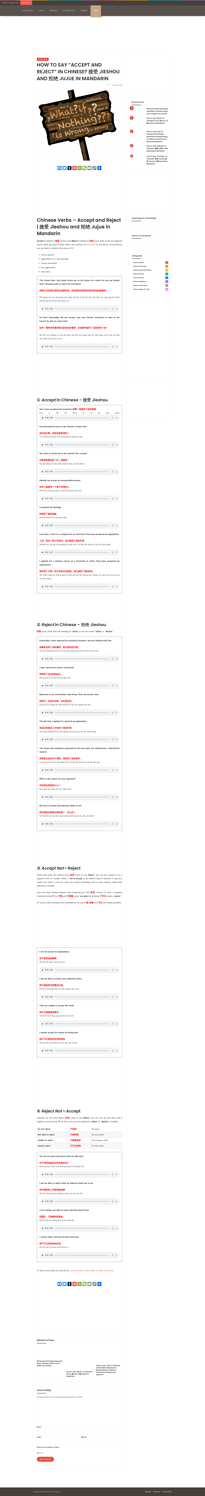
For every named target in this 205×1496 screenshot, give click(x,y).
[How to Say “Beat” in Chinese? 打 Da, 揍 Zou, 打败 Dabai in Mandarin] (79, 1357)
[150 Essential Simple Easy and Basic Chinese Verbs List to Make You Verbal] (50, 1352)
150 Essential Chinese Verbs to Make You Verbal (91, 1270)
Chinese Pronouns (140, 266)
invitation (91, 244)
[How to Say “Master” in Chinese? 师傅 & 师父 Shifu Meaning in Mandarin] (138, 149)
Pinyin (41, 11)
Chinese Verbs (42, 59)
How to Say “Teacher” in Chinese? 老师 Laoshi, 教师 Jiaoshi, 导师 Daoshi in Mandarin (157, 160)
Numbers (84, 11)
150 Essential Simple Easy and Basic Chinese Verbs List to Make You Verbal (49, 1363)
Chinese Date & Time (141, 289)
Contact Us (156, 1492)
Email (39, 1437)
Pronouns (53, 11)
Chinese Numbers (139, 281)
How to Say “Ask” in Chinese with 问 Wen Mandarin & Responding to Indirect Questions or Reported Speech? (108, 1370)
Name (39, 1427)
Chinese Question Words (142, 270)
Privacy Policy (167, 1492)
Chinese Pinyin (138, 274)
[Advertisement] (102, 34)
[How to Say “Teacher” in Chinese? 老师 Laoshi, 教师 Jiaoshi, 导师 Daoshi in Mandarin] (138, 159)
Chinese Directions (140, 285)
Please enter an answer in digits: (48, 1447)
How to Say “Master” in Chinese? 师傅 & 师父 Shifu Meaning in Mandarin (157, 148)
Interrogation (69, 11)
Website (84, 1437)
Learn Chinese (27, 11)
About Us (148, 1492)
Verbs (95, 11)
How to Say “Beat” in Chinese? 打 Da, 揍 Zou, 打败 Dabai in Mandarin (79, 1374)
